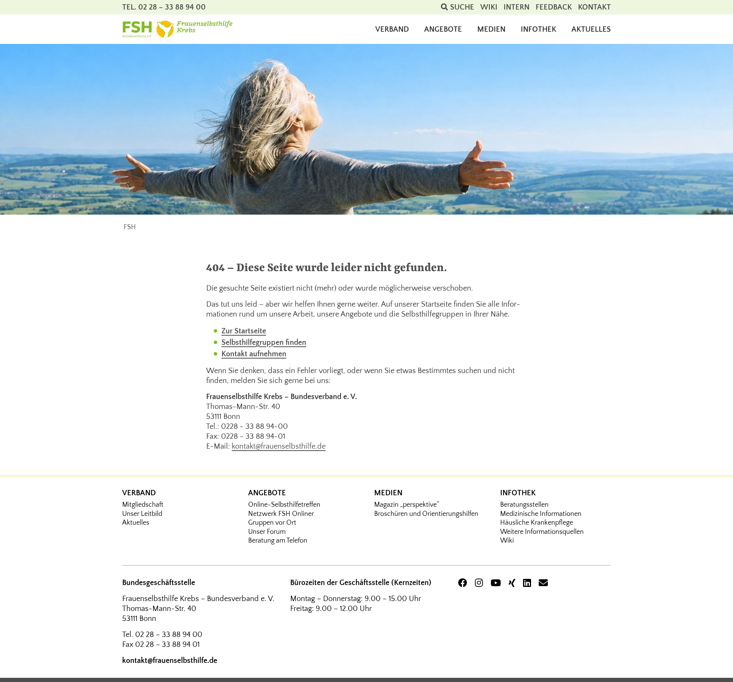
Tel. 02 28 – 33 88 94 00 (164, 7)
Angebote (267, 493)
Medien (388, 493)
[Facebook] (462, 584)
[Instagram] (479, 584)
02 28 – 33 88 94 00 (168, 634)
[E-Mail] (543, 584)
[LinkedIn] (527, 584)
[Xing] (512, 584)
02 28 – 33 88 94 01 (167, 644)
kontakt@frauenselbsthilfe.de (279, 446)
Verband (139, 493)
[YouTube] (496, 584)
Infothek (518, 493)
